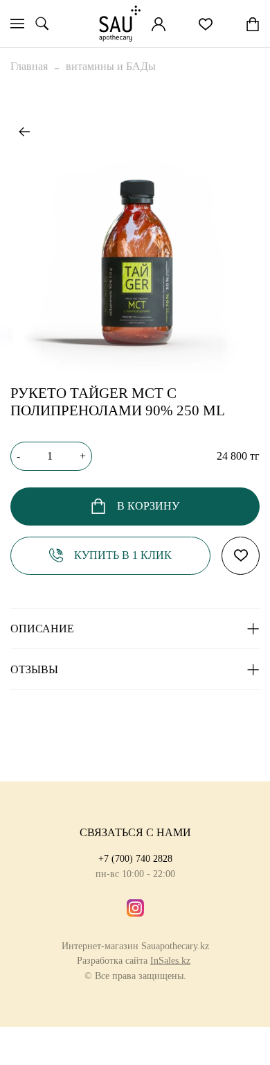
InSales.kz (170, 960)
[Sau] (120, 24)
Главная (29, 66)
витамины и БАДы (111, 66)
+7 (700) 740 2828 (135, 858)
